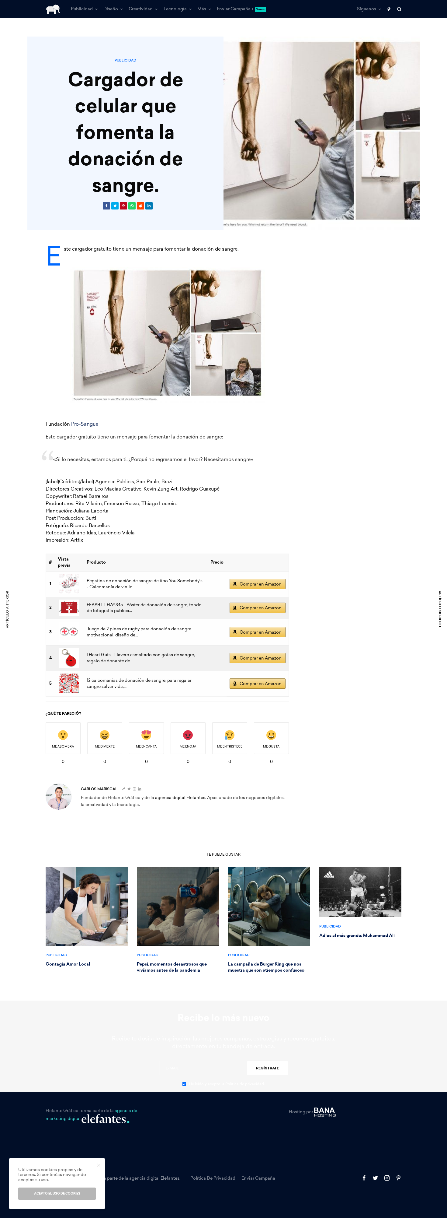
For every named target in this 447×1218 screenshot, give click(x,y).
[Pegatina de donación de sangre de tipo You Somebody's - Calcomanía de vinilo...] (69, 584)
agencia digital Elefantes (180, 797)
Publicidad (125, 60)
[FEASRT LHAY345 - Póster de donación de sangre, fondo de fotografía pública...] (69, 608)
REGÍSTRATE (267, 1068)
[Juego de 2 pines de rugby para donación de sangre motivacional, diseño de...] (69, 632)
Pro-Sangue (84, 424)
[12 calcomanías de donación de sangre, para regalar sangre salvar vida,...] (69, 683)
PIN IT (170, 335)
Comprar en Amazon (261, 584)
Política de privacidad (212, 1178)
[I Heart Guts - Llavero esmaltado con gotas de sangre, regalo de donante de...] (69, 658)
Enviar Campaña (258, 1178)
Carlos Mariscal (99, 789)
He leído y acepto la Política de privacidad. (227, 1084)
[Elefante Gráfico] (53, 9)
